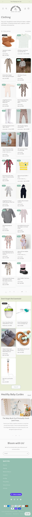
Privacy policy (28, 511)
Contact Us (5, 475)
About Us (5, 465)
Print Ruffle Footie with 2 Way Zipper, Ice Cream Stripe (23, 227)
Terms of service (9, 513)
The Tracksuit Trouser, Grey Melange (23, 149)
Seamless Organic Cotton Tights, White (8, 126)
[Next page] (26, 291)
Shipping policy (16, 513)
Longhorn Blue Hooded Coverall (23, 201)
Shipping (5, 468)
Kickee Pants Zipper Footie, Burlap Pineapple (8, 76)
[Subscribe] (27, 453)
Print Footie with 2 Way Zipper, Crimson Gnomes (8, 176)
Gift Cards (5, 488)
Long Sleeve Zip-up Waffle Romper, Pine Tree (8, 201)
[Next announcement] (29, 1)
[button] (3, 8)
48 (22, 291)
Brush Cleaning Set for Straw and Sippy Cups (23, 323)
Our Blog (5, 478)
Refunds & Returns (7, 471)
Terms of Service (6, 485)
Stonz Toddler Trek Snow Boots (23, 279)
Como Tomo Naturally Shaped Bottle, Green (8, 323)
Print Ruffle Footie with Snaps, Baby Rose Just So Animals (8, 253)
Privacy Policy (6, 481)
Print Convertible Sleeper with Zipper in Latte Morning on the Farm (8, 279)
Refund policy (21, 511)
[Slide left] (12, 435)
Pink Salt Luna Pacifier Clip (8, 379)
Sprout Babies (7, 511)
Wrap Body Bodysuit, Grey (7, 226)
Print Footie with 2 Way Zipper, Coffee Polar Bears (23, 101)
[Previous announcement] (2, 1)
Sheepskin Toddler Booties (7, 51)
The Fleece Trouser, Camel (22, 76)
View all (16, 387)
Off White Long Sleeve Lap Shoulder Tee (23, 51)
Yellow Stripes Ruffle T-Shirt (23, 176)
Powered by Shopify (13, 511)
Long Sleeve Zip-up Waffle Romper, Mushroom (7, 101)
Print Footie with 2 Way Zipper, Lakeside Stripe (8, 149)
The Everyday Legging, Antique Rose (23, 126)
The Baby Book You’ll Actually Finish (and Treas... (16, 419)
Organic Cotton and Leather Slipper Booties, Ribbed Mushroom (8, 350)
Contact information (24, 513)
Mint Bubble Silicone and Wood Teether (23, 349)
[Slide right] (19, 435)
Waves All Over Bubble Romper (23, 252)
